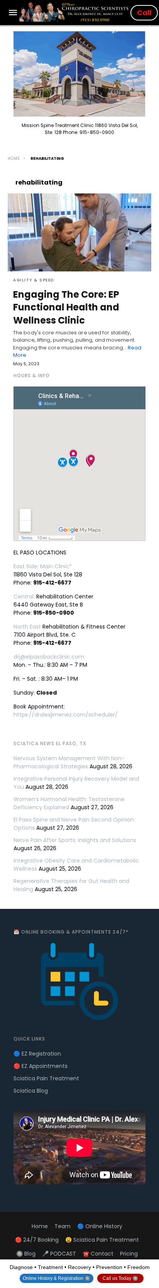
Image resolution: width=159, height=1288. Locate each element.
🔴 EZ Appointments (41, 1066)
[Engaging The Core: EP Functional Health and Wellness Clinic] (79, 232)
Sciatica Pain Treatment (46, 1078)
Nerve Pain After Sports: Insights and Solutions (75, 840)
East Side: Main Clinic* (43, 566)
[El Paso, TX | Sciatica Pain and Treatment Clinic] (74, 12)
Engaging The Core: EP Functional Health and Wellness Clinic (66, 307)
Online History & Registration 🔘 (56, 1278)
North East (27, 626)
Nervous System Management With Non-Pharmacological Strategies (69, 762)
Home (14, 158)
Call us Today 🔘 (120, 1278)
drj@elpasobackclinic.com (49, 657)
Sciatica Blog (31, 1091)
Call (144, 12)
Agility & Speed (33, 280)
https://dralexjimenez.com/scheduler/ (66, 715)
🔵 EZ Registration (37, 1054)
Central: (24, 596)
